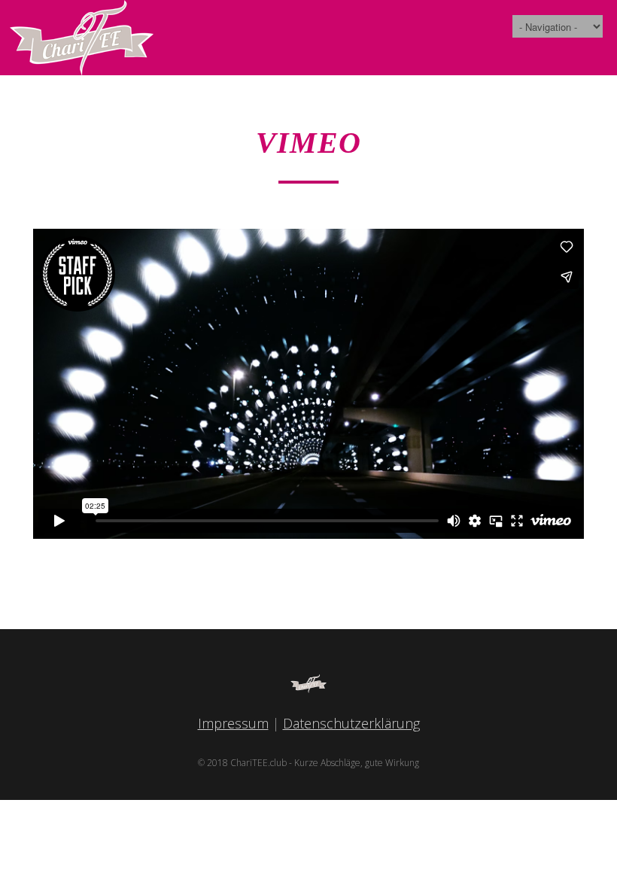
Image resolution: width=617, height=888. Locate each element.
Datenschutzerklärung (351, 723)
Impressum (233, 723)
